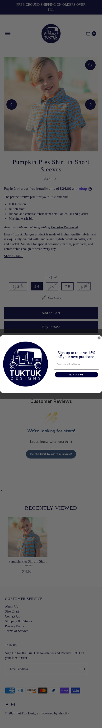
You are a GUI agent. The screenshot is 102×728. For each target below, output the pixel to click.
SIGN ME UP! (76, 375)
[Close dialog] (99, 337)
